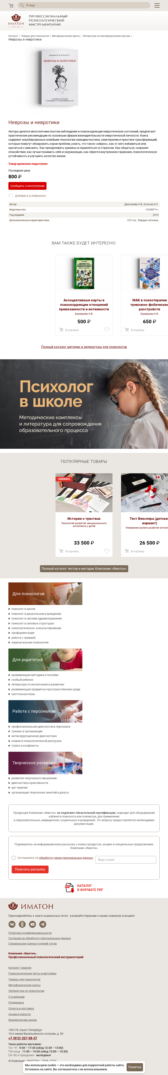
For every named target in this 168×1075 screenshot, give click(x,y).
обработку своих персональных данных (66, 857)
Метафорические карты (66, 36)
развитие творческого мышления (34, 778)
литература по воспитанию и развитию (37, 684)
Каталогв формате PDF (90, 888)
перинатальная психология (30, 642)
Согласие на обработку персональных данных (39, 938)
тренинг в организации (26, 731)
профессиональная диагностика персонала (40, 726)
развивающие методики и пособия (34, 675)
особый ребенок (22, 679)
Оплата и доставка (21, 1008)
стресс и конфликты (25, 745)
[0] (11, 5)
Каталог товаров (19, 967)
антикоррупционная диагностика (34, 736)
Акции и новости (19, 1014)
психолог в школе (23, 608)
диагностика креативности (29, 782)
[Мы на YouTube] (32, 924)
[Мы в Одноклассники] (22, 924)
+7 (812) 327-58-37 (22, 1038)
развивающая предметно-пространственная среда (45, 689)
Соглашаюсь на (55, 857)
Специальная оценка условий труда (32, 943)
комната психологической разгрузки (36, 741)
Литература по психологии (26, 990)
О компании (16, 996)
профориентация (22, 632)
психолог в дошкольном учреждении (36, 613)
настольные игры (23, 694)
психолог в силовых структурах (32, 623)
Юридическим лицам (22, 1020)
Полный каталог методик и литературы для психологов (84, 347)
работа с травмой (23, 637)
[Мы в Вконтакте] (12, 924)
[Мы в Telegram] (42, 924)
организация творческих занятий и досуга (40, 792)
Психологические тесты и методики (32, 973)
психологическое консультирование (36, 628)
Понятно (134, 1067)
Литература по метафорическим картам (106, 36)
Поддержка (16, 1002)
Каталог (13, 36)
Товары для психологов (35, 36)
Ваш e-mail (106, 859)
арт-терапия (19, 787)
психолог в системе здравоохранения (36, 618)
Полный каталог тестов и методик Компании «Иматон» (84, 569)
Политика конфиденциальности (30, 933)
